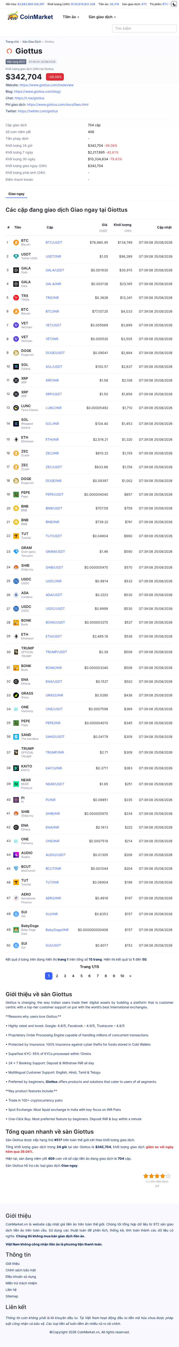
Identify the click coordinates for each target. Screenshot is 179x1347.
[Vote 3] (157, 1176)
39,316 (114, 4)
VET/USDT (54, 325)
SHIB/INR (53, 813)
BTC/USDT (54, 242)
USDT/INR (53, 256)
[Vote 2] (151, 1176)
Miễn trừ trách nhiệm (21, 1283)
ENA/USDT (54, 681)
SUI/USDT (53, 945)
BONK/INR (54, 668)
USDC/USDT (55, 608)
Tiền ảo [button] (70, 16)
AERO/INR (53, 898)
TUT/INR (52, 882)
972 (144, 4)
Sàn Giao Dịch (31, 41)
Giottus (49, 41)
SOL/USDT (54, 366)
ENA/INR (52, 827)
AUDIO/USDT (56, 855)
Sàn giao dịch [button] (101, 16)
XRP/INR (52, 380)
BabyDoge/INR (57, 930)
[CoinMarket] (30, 17)
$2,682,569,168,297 (31, 4)
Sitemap (12, 1296)
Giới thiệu (13, 1263)
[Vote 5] (168, 1176)
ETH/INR (52, 439)
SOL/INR (52, 424)
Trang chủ (12, 41)
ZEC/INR (52, 453)
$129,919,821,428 (83, 4)
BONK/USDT (55, 622)
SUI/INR (52, 914)
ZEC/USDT (54, 467)
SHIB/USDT (54, 567)
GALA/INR (53, 284)
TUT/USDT (54, 536)
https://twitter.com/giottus (38, 111)
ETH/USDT (54, 636)
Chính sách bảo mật (21, 1270)
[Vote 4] (162, 1176)
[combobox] (144, 28)
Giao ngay (16, 194)
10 (122, 976)
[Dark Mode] (174, 4)
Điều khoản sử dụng (21, 1277)
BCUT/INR (53, 868)
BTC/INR (52, 311)
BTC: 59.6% (170, 4)
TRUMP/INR (55, 752)
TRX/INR (52, 298)
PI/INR (50, 800)
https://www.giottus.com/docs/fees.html (57, 104)
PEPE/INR (53, 723)
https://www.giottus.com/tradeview (46, 85)
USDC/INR (54, 581)
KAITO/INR (54, 768)
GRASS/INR (54, 695)
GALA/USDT (55, 270)
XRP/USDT (54, 394)
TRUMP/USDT (56, 652)
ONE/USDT (54, 709)
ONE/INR (52, 841)
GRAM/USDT (55, 551)
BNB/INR (52, 522)
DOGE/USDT (55, 353)
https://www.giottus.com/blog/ (37, 91)
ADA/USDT (54, 595)
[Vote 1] (146, 1176)
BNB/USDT (54, 508)
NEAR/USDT (55, 784)
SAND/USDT (55, 737)
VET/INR (52, 339)
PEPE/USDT (55, 494)
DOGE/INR (54, 481)
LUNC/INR (54, 408)
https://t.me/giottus (29, 98)
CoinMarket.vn (88, 1332)
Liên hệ (11, 1290)
